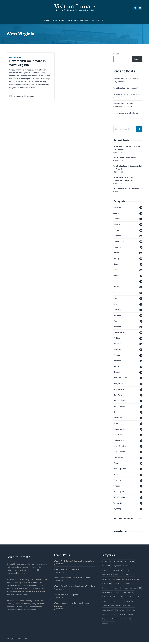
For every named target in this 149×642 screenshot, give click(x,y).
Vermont (117, 480)
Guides (116, 270)
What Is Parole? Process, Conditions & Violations (74, 586)
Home (46, 20)
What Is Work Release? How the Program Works (74, 561)
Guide (115, 264)
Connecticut (118, 241)
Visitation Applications (77, 20)
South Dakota (119, 452)
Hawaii (116, 275)
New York (117, 395)
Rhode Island (118, 440)
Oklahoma (117, 417)
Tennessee (118, 457)
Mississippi (117, 349)
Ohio (115, 412)
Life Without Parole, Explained (125, 113)
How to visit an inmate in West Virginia (27, 63)
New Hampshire (120, 378)
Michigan (117, 338)
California (117, 230)
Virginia (116, 486)
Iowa (115, 298)
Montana (117, 361)
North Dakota (119, 406)
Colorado (117, 235)
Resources (117, 434)
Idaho (115, 281)
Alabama (117, 207)
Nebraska (117, 366)
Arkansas (117, 224)
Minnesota (117, 343)
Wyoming (117, 508)
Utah (115, 474)
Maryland (117, 326)
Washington (118, 491)
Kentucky (117, 309)
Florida (116, 252)
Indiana (116, 292)
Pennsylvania (119, 429)
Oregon (116, 423)
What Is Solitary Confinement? (125, 88)
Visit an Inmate (17, 96)
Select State (58, 20)
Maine (116, 321)
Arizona (116, 218)
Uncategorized (119, 469)
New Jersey (118, 383)
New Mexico (118, 389)
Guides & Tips (97, 20)
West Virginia (15, 57)
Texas (116, 463)
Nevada (116, 372)
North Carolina (119, 400)
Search (116, 54)
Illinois (116, 287)
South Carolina (119, 446)
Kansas (116, 304)
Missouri (117, 355)
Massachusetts (119, 332)
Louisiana (117, 315)
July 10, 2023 (30, 96)
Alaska (116, 213)
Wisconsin (117, 503)
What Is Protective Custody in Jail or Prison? (72, 578)
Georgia (116, 258)
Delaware (117, 247)
